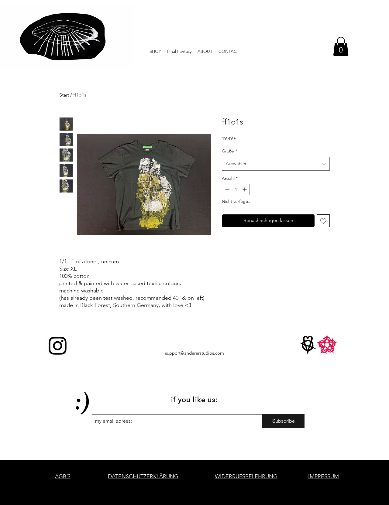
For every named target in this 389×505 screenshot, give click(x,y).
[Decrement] (226, 189)
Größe (229, 151)
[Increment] (245, 189)
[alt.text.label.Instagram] (58, 346)
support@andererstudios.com (194, 353)
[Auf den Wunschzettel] (323, 220)
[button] (341, 46)
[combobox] (276, 163)
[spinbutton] (235, 189)
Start (64, 95)
